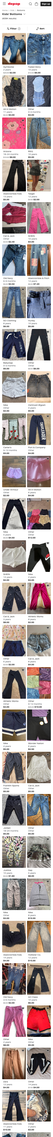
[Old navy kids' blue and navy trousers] (14, 979)
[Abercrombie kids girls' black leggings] (14, 175)
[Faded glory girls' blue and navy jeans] (39, 49)
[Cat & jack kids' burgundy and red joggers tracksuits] (14, 218)
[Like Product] (23, 36)
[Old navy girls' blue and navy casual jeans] (14, 260)
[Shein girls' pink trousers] (39, 218)
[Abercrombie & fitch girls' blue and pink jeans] (39, 260)
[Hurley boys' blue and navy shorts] (39, 302)
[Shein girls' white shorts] (14, 556)
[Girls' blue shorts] (39, 91)
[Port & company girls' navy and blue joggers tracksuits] (39, 429)
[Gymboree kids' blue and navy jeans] (14, 49)
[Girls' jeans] (39, 809)
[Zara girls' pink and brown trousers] (14, 1063)
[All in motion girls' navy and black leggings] (14, 91)
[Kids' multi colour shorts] (39, 1105)
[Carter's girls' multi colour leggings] (14, 429)
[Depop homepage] (14, 4)
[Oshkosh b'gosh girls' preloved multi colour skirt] (39, 387)
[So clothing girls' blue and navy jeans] (14, 302)
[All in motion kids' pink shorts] (39, 471)
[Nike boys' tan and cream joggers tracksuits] (14, 894)
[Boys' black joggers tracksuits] (39, 344)
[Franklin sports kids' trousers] (14, 767)
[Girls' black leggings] (39, 1063)
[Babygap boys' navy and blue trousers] (14, 344)
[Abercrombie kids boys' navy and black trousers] (14, 936)
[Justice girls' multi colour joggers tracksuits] (14, 852)
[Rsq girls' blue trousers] (39, 133)
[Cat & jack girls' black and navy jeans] (14, 598)
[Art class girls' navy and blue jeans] (39, 979)
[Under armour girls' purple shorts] (14, 471)
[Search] (30, 4)
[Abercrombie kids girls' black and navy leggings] (14, 1105)
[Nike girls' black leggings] (14, 514)
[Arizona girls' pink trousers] (14, 133)
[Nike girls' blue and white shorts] (14, 387)
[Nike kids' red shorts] (39, 1021)
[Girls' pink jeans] (14, 1021)
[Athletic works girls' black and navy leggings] (14, 683)
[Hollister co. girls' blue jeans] (39, 936)
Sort (42, 28)
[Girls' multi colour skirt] (14, 640)
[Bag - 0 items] (36, 4)
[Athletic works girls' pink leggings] (39, 598)
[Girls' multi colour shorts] (39, 514)
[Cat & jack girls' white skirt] (39, 767)
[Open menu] (4, 4)
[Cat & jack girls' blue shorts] (39, 640)
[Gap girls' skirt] (39, 852)
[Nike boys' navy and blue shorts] (14, 725)
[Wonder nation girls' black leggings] (39, 725)
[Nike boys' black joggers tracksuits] (39, 556)
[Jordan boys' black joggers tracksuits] (14, 809)
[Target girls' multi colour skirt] (39, 175)
